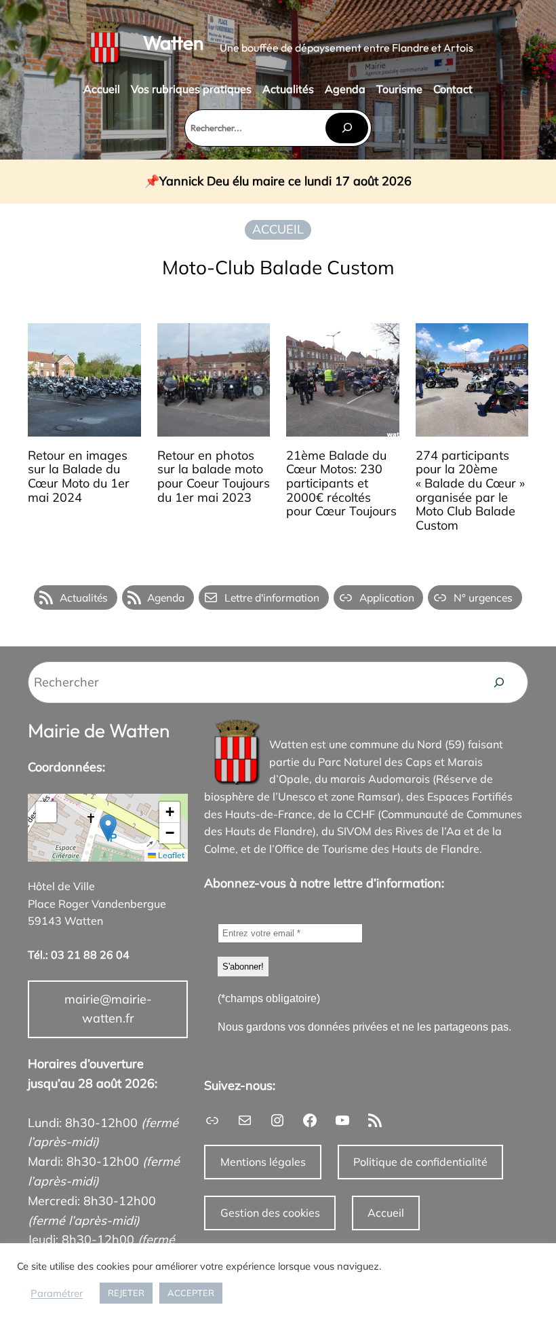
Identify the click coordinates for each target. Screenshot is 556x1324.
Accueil (386, 1212)
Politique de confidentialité (420, 1162)
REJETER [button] (126, 1292)
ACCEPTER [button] (190, 1292)
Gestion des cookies (270, 1212)
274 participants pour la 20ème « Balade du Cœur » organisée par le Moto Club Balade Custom (470, 491)
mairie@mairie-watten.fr (108, 1009)
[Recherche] (499, 682)
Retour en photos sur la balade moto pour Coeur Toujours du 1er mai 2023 (213, 477)
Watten (173, 42)
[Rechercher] (346, 128)
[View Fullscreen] (46, 812)
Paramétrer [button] (57, 1293)
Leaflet (170, 855)
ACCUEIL (278, 229)
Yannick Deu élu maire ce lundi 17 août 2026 (285, 181)
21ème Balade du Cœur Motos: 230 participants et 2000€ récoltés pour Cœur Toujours (341, 484)
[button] (108, 828)
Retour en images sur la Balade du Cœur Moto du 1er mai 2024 (79, 477)
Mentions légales (263, 1162)
